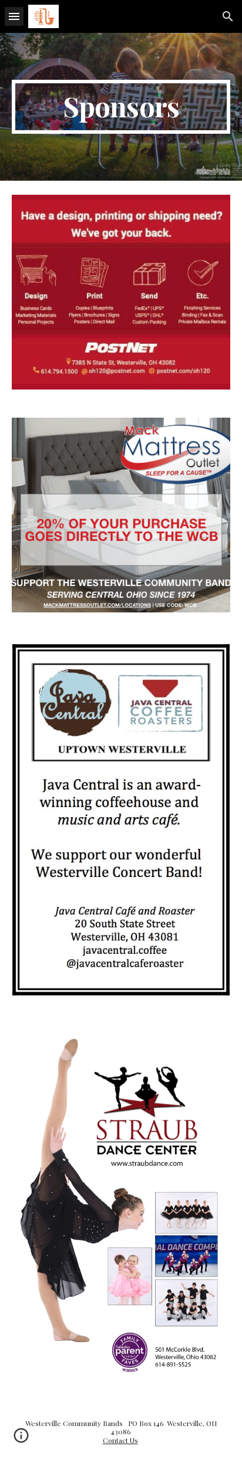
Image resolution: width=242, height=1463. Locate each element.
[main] (121, 107)
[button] (14, 16)
